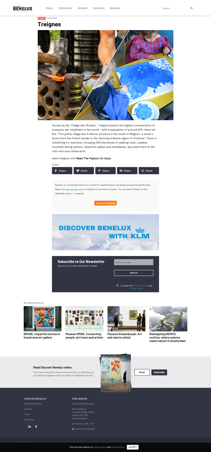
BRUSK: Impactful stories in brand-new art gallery (42, 335)
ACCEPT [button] (133, 447)
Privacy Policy (140, 285)
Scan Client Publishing (82, 403)
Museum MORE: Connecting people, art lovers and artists (84, 335)
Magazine (115, 8)
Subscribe (159, 372)
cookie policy (117, 447)
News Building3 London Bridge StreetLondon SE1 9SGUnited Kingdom (83, 414)
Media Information (33, 403)
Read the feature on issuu (93, 158)
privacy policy (100, 447)
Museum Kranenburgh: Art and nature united (125, 335)
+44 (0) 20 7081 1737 (84, 423)
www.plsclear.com (74, 189)
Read (142, 372)
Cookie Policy (136, 288)
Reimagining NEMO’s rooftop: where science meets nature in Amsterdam (167, 337)
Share (62, 170)
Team (27, 414)
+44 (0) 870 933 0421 (85, 429)
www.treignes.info (64, 158)
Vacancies (29, 419)
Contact (28, 409)
